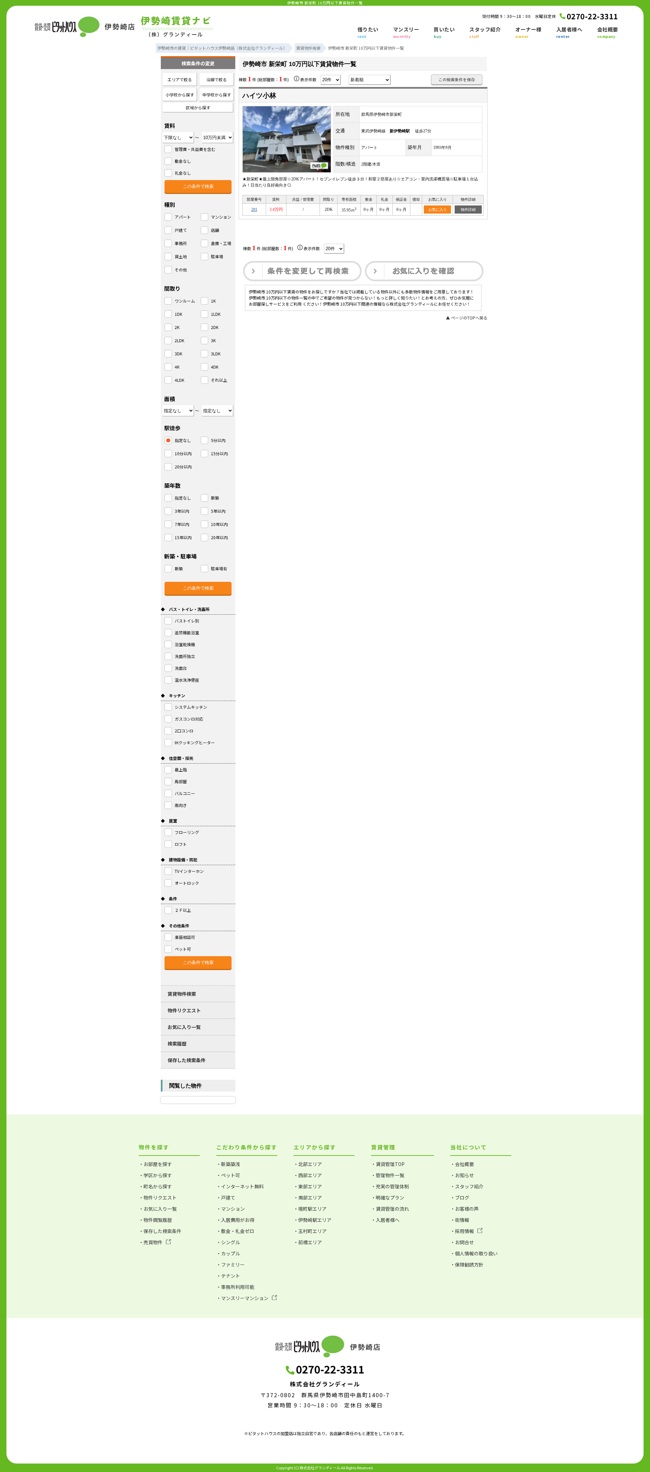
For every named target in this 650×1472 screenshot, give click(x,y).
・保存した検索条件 (160, 1231)
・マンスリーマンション (242, 1298)
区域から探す (198, 107)
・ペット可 (228, 1175)
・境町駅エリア (310, 1209)
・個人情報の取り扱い (474, 1253)
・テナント (228, 1276)
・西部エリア (308, 1175)
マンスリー (406, 32)
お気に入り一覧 (184, 1027)
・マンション (230, 1209)
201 (254, 209)
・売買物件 (150, 1242)
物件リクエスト (184, 1010)
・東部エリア (308, 1186)
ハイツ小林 (259, 95)
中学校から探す (216, 94)
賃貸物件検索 (182, 993)
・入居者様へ (385, 1220)
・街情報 (459, 1220)
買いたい (444, 32)
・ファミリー (230, 1264)
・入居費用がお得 (235, 1220)
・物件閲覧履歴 (155, 1220)
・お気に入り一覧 (158, 1209)
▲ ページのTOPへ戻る (467, 318)
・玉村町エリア (310, 1231)
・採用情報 (462, 1231)
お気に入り (437, 209)
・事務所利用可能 (235, 1287)
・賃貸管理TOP (388, 1164)
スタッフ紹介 (485, 32)
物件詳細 (468, 209)
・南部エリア (308, 1197)
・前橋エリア (308, 1242)
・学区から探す (155, 1175)
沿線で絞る (217, 79)
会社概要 (607, 32)
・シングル (228, 1242)
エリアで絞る (180, 79)
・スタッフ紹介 (466, 1186)
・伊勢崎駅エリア (312, 1220)
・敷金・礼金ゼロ (235, 1231)
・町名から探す (155, 1186)
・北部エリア (308, 1164)
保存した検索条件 (186, 1060)
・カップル (228, 1253)
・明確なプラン (387, 1197)
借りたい (368, 32)
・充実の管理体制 (390, 1186)
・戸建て (225, 1197)
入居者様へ (569, 32)
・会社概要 (462, 1164)
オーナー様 (528, 32)
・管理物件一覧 (387, 1175)
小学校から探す (180, 94)
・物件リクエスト (158, 1197)
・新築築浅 (228, 1164)
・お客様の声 (464, 1209)
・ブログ (459, 1197)
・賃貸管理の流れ (390, 1209)
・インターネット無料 (240, 1186)
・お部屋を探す (155, 1164)
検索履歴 (177, 1043)
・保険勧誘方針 (466, 1264)
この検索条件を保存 (456, 79)
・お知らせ (462, 1175)
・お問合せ (462, 1242)
